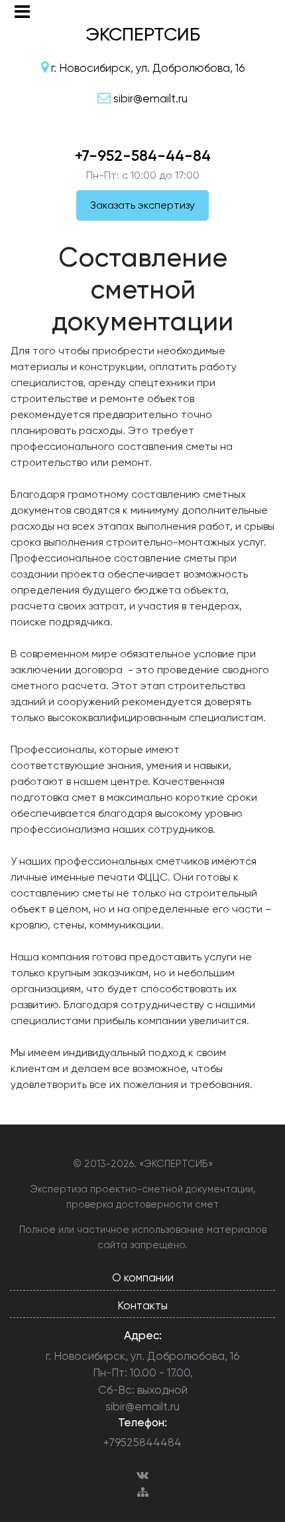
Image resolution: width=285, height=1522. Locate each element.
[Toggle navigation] (22, 11)
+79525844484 (142, 1442)
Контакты (142, 1305)
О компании (143, 1277)
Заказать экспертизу (142, 205)
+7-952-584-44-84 (143, 155)
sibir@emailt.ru (142, 1406)
